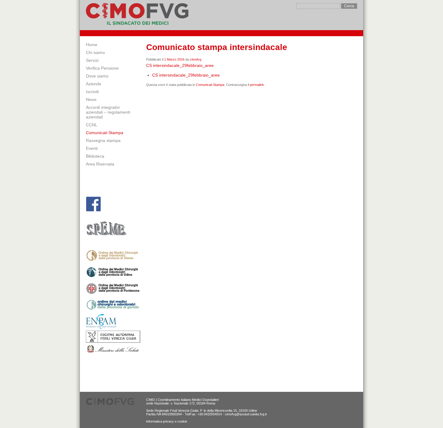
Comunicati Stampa (104, 132)
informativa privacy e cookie (166, 421)
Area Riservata (100, 164)
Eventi (92, 148)
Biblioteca (95, 156)
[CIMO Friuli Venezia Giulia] (137, 15)
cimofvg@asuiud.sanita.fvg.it (246, 414)
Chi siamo (95, 52)
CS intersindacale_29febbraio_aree (180, 65)
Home (91, 44)
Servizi (92, 60)
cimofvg (195, 59)
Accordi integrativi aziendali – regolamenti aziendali (108, 112)
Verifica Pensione (102, 68)
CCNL (91, 124)
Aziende (93, 83)
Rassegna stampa (103, 140)
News (91, 99)
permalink (257, 85)
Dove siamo (97, 76)
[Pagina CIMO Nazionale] (93, 204)
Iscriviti (92, 91)
